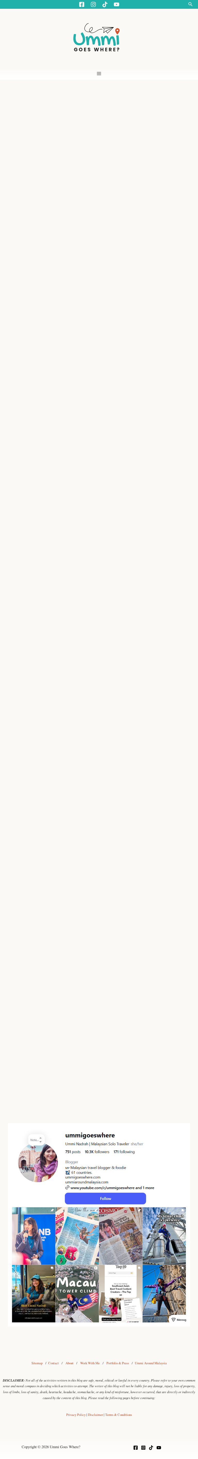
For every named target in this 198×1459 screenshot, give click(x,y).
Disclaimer (95, 1415)
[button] (190, 4)
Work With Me (90, 1363)
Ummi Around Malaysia (151, 1363)
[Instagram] (143, 1447)
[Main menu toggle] (99, 73)
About (69, 1363)
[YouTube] (158, 1447)
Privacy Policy (76, 1415)
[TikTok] (151, 1447)
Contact (53, 1363)
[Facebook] (135, 1447)
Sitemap (37, 1363)
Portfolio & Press (117, 1363)
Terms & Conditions (118, 1415)
